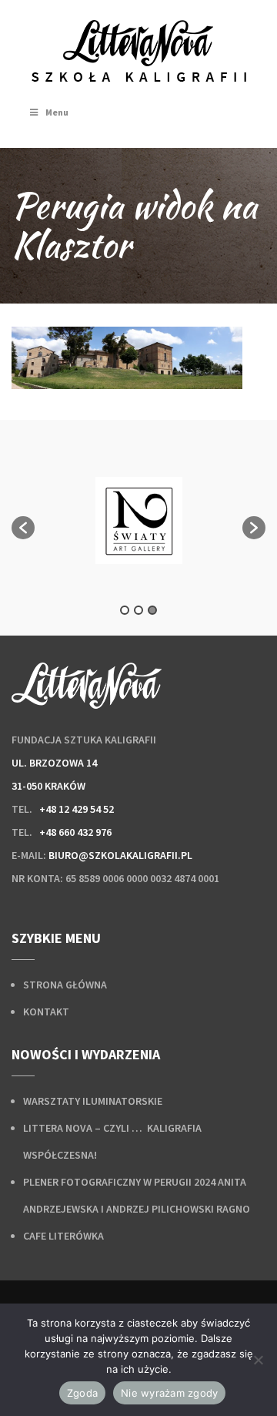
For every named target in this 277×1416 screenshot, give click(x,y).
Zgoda (82, 1393)
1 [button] (124, 610)
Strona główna (65, 985)
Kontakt (46, 1011)
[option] (138, 520)
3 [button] (152, 610)
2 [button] (138, 610)
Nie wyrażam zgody (169, 1393)
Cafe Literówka (63, 1236)
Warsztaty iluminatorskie (92, 1101)
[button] (23, 527)
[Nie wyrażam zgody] (257, 1359)
